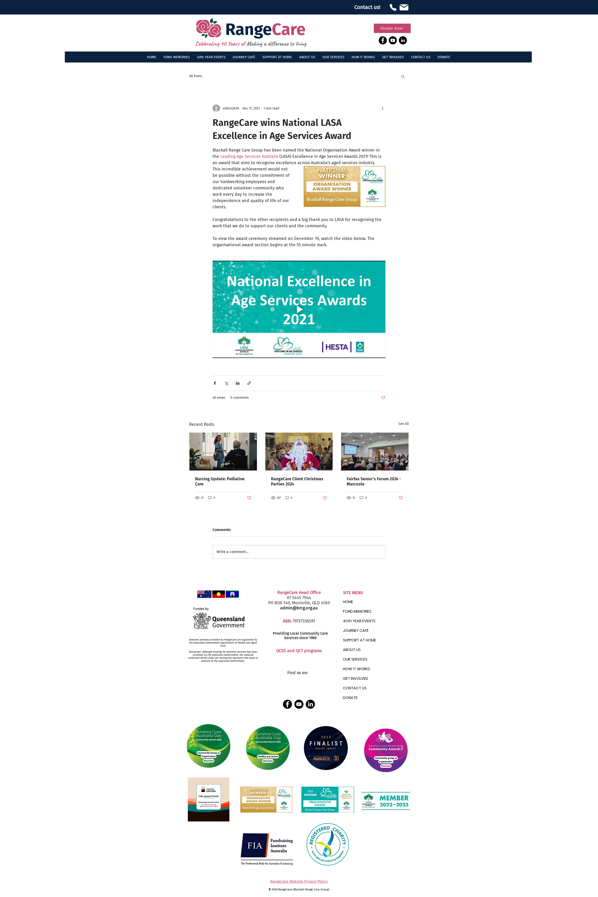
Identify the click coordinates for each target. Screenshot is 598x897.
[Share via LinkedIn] (237, 383)
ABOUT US (352, 649)
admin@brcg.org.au (299, 608)
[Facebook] (383, 40)
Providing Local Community (296, 633)
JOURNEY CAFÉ (355, 630)
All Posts (195, 76)
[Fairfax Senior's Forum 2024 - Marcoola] (375, 451)
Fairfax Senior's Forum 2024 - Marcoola (374, 481)
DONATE (350, 697)
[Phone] (393, 7)
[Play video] (299, 309)
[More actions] (382, 108)
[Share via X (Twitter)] (226, 383)
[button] (307, 57)
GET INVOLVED (355, 678)
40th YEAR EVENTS (359, 621)
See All (404, 424)
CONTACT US (355, 688)
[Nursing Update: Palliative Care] (223, 451)
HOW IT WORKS (356, 669)
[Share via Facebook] (215, 383)
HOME (348, 601)
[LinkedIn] (403, 40)
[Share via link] (249, 383)
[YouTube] (393, 40)
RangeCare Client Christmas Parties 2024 (297, 481)
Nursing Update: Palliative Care (220, 481)
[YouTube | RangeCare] (298, 704)
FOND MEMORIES (357, 611)
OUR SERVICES (355, 659)
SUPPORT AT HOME (359, 640)
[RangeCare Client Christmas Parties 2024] (299, 451)
